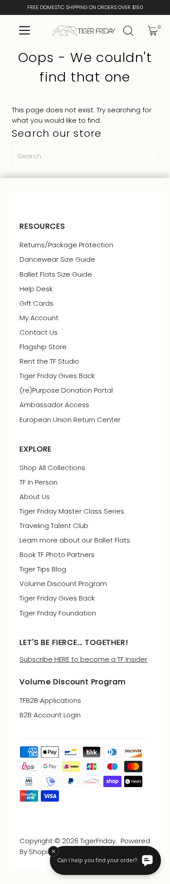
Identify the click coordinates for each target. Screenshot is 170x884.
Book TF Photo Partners (57, 554)
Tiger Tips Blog (42, 569)
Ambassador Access (54, 404)
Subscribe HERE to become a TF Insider (83, 659)
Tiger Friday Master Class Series (71, 511)
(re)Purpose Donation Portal (66, 390)
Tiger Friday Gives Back (57, 375)
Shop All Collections (52, 467)
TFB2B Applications (50, 700)
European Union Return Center (70, 419)
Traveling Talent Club (53, 525)
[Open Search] (128, 31)
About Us (34, 496)
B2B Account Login (50, 715)
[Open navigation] (24, 30)
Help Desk (36, 288)
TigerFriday (98, 841)
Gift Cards (36, 303)
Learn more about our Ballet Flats (74, 540)
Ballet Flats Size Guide (55, 274)
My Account (38, 317)
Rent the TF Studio (49, 361)
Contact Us (38, 332)
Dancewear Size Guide (57, 259)
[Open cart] (152, 31)
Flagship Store (43, 346)
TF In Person (38, 482)
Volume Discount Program (63, 583)
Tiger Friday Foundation (57, 613)
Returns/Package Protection (66, 245)
